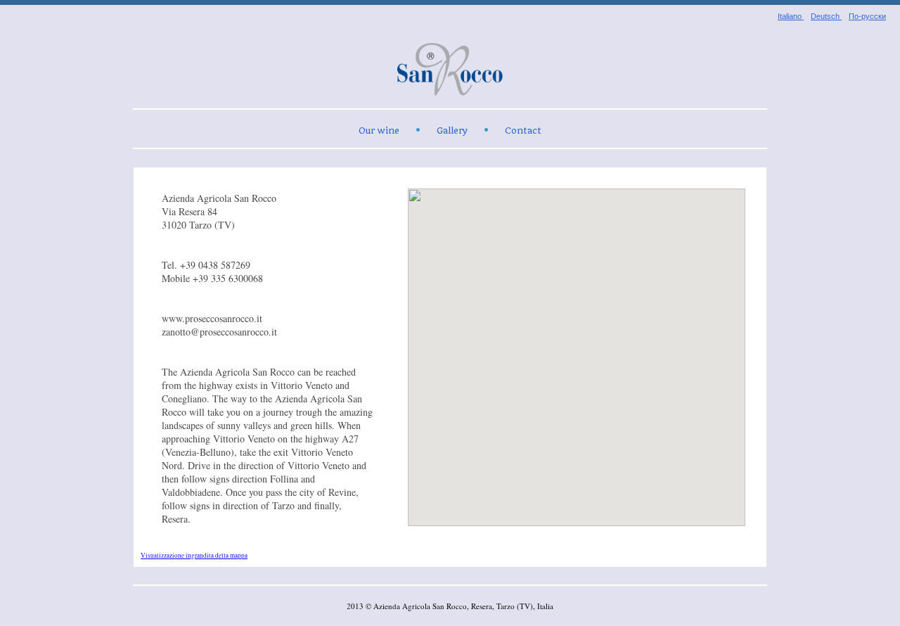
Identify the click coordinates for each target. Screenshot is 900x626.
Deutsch (826, 16)
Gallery (452, 130)
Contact (523, 130)
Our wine (379, 130)
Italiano (791, 16)
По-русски (867, 16)
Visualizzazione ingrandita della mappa (194, 555)
